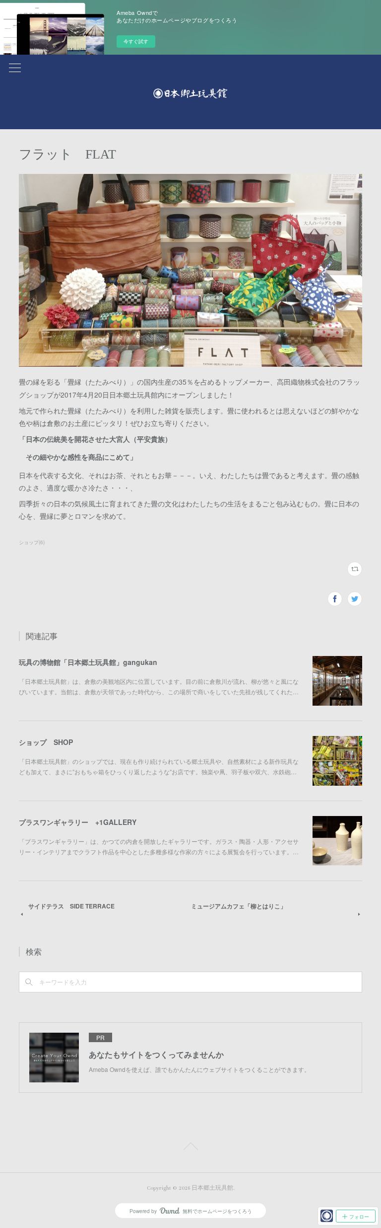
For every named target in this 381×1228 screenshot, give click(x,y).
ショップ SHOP (46, 742)
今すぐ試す (136, 41)
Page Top (190, 1148)
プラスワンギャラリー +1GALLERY (77, 822)
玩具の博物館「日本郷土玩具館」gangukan (88, 662)
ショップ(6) (32, 542)
